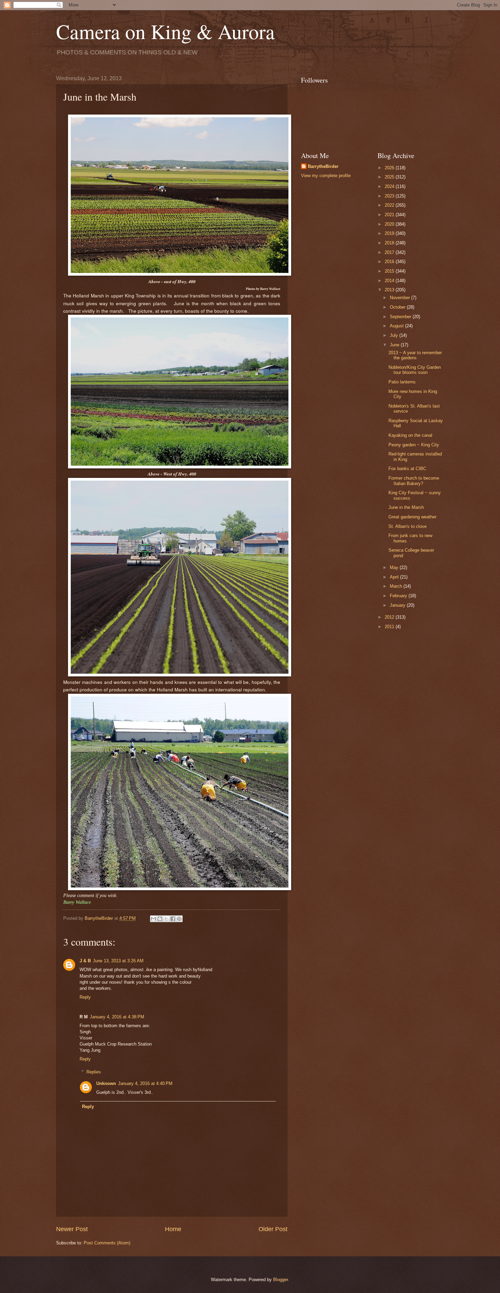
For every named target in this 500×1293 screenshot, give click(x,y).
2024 (390, 186)
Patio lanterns (402, 381)
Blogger (280, 1279)
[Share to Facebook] (172, 918)
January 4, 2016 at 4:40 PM (145, 1083)
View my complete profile (326, 175)
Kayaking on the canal (410, 435)
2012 (390, 617)
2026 (390, 167)
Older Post (273, 1229)
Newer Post (72, 1229)
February (399, 595)
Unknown (106, 1083)
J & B (85, 960)
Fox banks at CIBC (407, 468)
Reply (85, 997)
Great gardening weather (412, 516)
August (397, 325)
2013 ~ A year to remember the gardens (415, 355)
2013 (390, 289)
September (401, 316)
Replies (93, 1071)
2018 (390, 242)
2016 (390, 261)
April (395, 577)
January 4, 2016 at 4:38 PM (117, 1016)
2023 (390, 196)
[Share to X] (166, 918)
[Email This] (153, 918)
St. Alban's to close (407, 526)
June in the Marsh (406, 507)
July (394, 335)
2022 (390, 205)
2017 (390, 252)
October (398, 307)
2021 (390, 214)
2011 (390, 626)
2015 (390, 271)
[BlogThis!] (159, 918)
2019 (390, 233)
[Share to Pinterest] (179, 918)
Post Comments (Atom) (107, 1242)
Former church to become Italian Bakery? (413, 481)
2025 (390, 176)
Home (173, 1229)
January (398, 605)
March (396, 586)
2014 (390, 280)
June (395, 344)
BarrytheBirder (323, 166)
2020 (390, 224)
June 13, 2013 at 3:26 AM (118, 960)
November (400, 297)
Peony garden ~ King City (413, 444)
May (395, 567)
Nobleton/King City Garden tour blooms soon (414, 370)
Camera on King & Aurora (165, 31)
